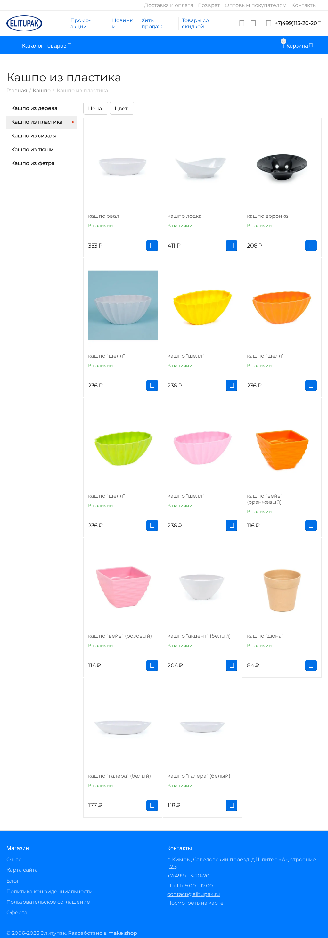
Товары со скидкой (195, 23)
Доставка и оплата (168, 5)
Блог (12, 881)
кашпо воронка (267, 216)
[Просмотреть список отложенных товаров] (242, 23)
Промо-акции (80, 23)
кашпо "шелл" (106, 356)
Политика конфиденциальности (49, 891)
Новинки (122, 23)
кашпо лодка (184, 216)
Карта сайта (22, 870)
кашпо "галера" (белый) (119, 776)
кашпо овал (103, 216)
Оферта (16, 912)
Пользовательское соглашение (48, 902)
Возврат (209, 5)
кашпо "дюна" (265, 636)
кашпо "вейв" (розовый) (120, 636)
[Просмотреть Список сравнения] (253, 23)
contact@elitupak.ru (193, 894)
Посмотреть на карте (195, 903)
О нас (13, 859)
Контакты (304, 5)
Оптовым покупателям (256, 5)
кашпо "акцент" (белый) (199, 636)
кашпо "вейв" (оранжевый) (265, 499)
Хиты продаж (152, 23)
